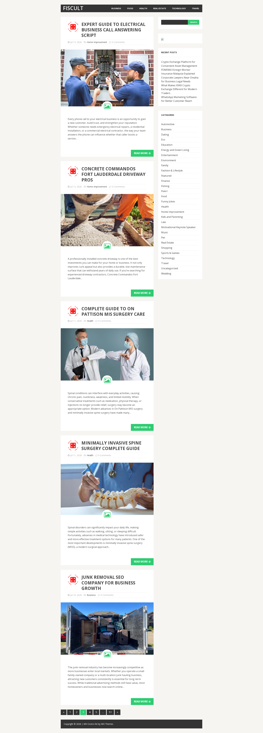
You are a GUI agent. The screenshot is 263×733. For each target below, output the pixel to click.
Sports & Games (170, 253)
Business (116, 8)
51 (110, 712)
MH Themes (107, 723)
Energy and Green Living (175, 150)
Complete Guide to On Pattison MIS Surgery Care (113, 311)
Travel (195, 8)
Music (164, 232)
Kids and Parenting (172, 217)
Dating (165, 134)
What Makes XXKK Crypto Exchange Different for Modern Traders (179, 89)
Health (143, 8)
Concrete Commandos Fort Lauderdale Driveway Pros (113, 174)
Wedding (166, 273)
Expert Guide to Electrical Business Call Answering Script (113, 29)
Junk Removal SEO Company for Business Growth (108, 582)
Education (166, 144)
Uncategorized (169, 268)
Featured (166, 175)
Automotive (167, 124)
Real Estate (159, 8)
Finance (165, 181)
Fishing (165, 186)
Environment (168, 160)
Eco (163, 139)
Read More (141, 153)
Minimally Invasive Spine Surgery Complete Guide (111, 445)
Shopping (166, 247)
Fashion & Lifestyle (172, 170)
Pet (163, 237)
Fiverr (164, 191)
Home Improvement (97, 42)
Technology (179, 8)
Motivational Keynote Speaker (178, 227)
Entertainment (169, 155)
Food (130, 8)
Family (164, 165)
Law (163, 222)
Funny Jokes (168, 201)
